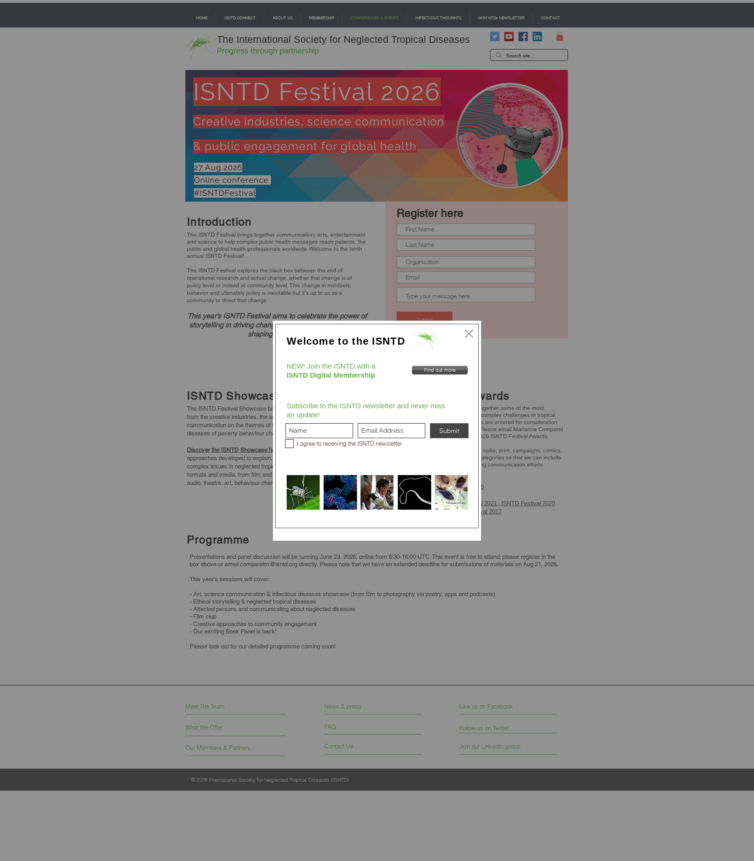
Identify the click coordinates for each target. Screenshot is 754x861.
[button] (469, 333)
